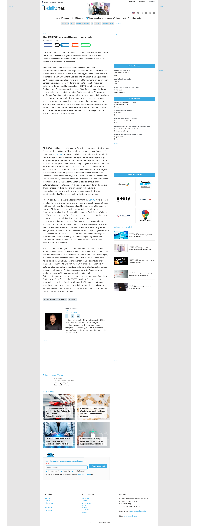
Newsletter (85, 507)
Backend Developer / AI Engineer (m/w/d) (128, 134)
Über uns (47, 501)
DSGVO (92, 200)
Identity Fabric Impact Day (123, 79)
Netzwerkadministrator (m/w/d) (125, 102)
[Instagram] (142, 13)
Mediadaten (86, 498)
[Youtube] (154, 13)
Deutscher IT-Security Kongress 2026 (127, 88)
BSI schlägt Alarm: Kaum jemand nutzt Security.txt (140, 236)
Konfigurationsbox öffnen (138, 511)
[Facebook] (146, 13)
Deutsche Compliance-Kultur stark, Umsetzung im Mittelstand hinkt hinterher (58, 441)
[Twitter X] (150, 13)
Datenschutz (57, 154)
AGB (45, 505)
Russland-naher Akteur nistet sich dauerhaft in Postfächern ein (140, 275)
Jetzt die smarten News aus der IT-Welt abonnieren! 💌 (66, 462)
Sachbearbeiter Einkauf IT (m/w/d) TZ (127, 118)
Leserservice (86, 503)
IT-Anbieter (85, 510)
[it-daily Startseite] (56, 8)
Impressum (48, 507)
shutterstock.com (130, 516)
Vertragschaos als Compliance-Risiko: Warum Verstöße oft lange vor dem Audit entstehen (93, 441)
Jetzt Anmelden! (99, 466)
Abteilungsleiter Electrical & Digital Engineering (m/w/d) (133, 126)
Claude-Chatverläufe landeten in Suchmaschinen (140, 288)
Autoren (84, 513)
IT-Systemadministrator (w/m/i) (124, 110)
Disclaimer (48, 510)
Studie (73, 299)
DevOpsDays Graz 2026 (122, 70)
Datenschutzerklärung (84, 474)
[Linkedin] (138, 13)
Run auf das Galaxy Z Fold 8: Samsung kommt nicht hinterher (140, 249)
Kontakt (47, 498)
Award (84, 505)
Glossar (84, 501)
